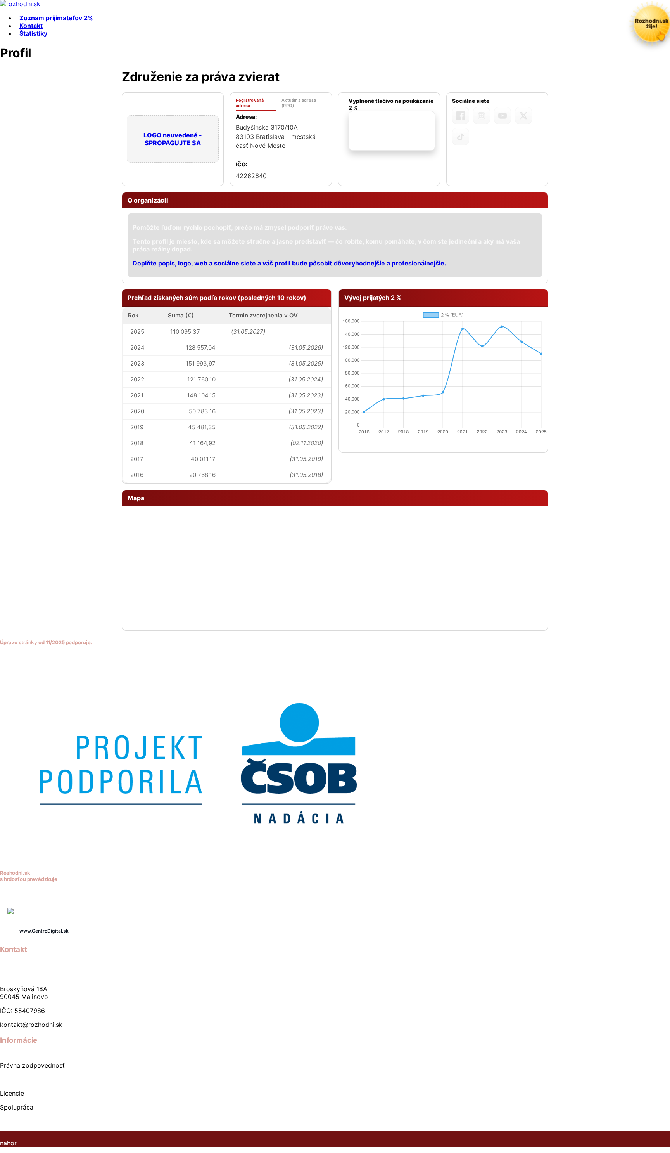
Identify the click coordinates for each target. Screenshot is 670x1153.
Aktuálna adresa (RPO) (298, 102)
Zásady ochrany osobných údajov (49, 1079)
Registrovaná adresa (250, 102)
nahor (8, 1143)
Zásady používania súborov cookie (51, 1121)
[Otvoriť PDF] (392, 131)
